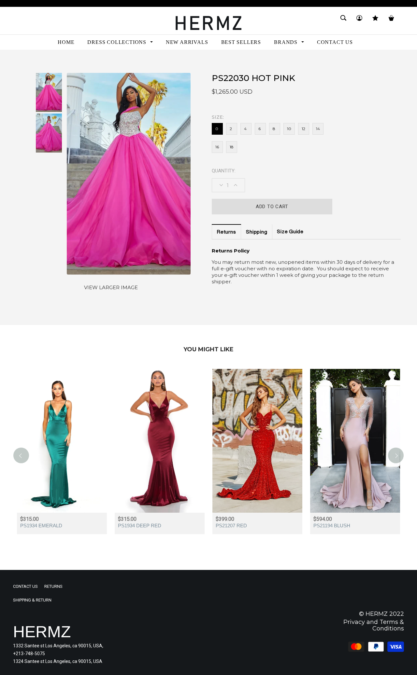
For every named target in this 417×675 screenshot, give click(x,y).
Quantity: (224, 171)
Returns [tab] (226, 232)
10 (289, 128)
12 (303, 128)
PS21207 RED (231, 525)
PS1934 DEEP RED (139, 525)
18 (232, 146)
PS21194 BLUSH (331, 525)
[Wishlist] (375, 21)
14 (318, 128)
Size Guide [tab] (290, 232)
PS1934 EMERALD (41, 525)
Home (19, 61)
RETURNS (53, 586)
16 (217, 146)
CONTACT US (25, 586)
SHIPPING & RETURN (32, 600)
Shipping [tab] (256, 232)
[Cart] (391, 21)
